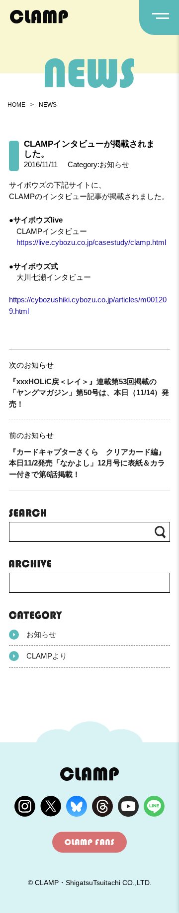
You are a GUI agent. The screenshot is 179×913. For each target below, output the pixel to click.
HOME (16, 104)
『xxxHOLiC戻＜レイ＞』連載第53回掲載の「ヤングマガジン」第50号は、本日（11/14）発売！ (89, 392)
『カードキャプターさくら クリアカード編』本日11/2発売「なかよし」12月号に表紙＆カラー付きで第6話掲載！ (87, 463)
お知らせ (41, 634)
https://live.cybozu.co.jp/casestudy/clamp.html (91, 242)
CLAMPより (46, 656)
